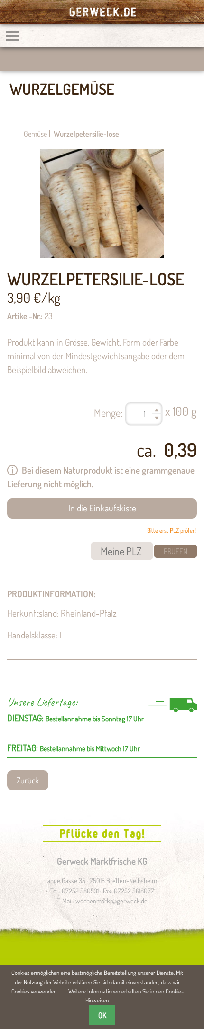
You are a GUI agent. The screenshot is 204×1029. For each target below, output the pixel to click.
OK (102, 1015)
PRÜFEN (175, 551)
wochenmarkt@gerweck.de (111, 900)
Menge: (108, 412)
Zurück (28, 780)
